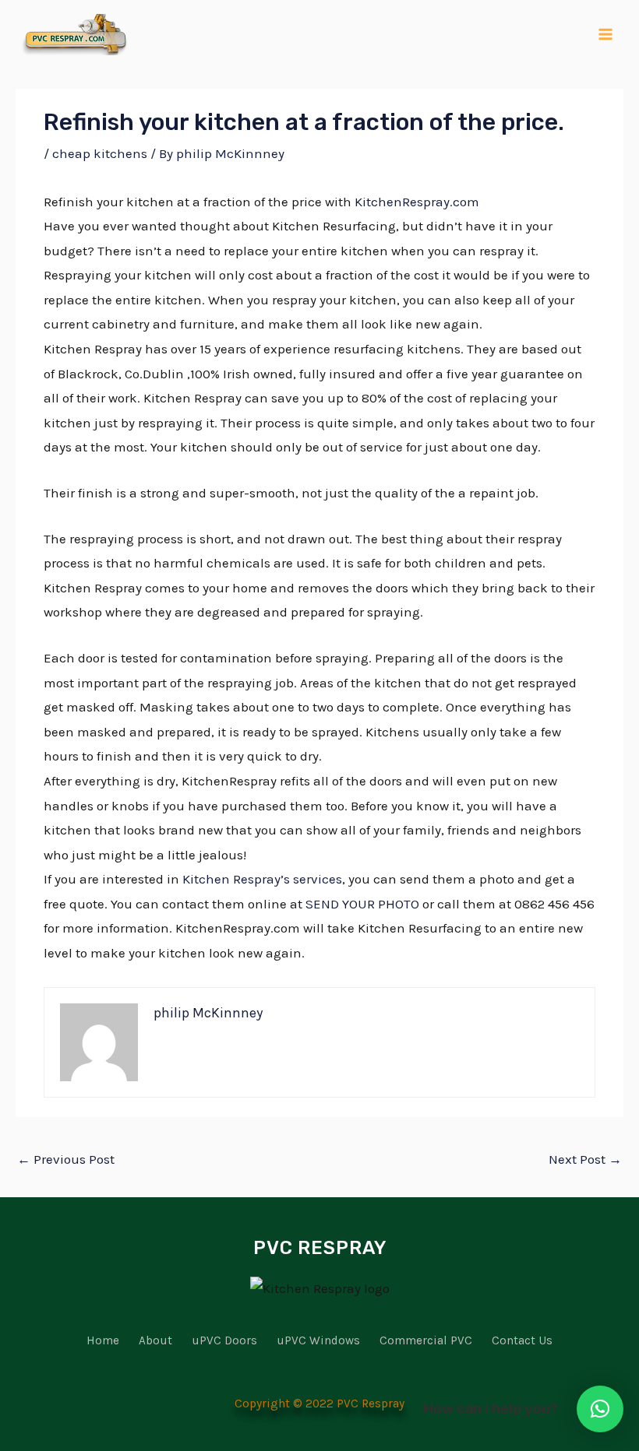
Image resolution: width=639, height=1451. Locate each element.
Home (102, 1340)
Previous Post (66, 1159)
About (155, 1340)
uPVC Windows (318, 1340)
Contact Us (522, 1340)
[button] (600, 1409)
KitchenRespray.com (417, 201)
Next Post (585, 1159)
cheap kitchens (99, 153)
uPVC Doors (224, 1340)
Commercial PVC (426, 1340)
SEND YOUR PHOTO (362, 904)
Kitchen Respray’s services (262, 879)
